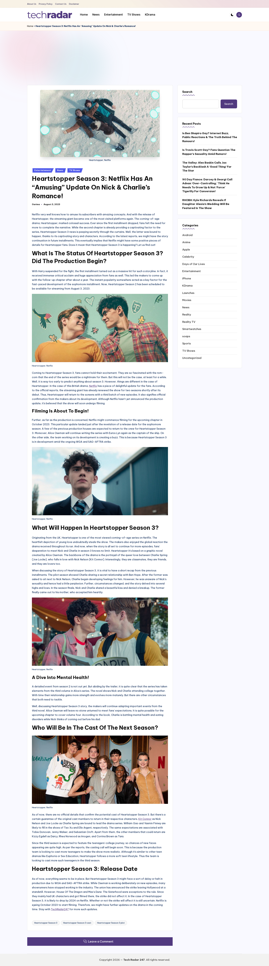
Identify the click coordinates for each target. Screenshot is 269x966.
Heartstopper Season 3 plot (111, 923)
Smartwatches (191, 329)
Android (187, 235)
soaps (186, 336)
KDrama (187, 285)
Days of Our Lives (193, 264)
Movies (186, 300)
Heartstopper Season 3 (45, 923)
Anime (186, 242)
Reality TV (188, 321)
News (60, 170)
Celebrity (188, 256)
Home (30, 26)
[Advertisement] (134, 54)
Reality (186, 314)
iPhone (186, 278)
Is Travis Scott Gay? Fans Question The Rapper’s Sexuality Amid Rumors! (208, 152)
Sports (186, 343)
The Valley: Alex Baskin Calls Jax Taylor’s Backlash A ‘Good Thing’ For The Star (206, 166)
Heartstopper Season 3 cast (77, 923)
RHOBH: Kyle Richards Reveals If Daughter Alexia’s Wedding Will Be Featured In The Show (205, 204)
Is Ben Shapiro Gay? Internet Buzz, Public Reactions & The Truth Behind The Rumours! (209, 137)
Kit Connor (144, 818)
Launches (188, 292)
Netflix (93, 385)
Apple (186, 249)
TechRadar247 (60, 909)
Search (187, 92)
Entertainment (42, 170)
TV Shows (74, 170)
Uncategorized (191, 357)
